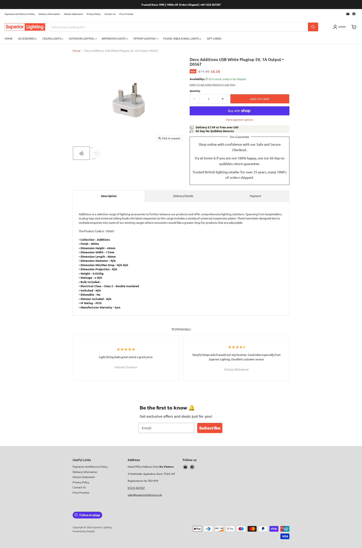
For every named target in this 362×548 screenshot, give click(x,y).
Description (109, 196)
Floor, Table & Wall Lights (181, 38)
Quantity (195, 90)
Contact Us (110, 14)
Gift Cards (214, 38)
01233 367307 (136, 487)
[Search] (313, 27)
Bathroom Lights (114, 38)
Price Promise (126, 14)
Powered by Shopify (84, 531)
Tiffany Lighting (144, 38)
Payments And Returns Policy (20, 14)
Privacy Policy (94, 14)
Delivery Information (49, 14)
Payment (255, 196)
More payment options (239, 119)
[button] (340, 27)
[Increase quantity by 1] (223, 99)
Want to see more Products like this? (212, 84)
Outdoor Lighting (82, 38)
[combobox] (179, 27)
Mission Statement (73, 14)
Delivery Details (183, 196)
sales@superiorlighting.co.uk (145, 494)
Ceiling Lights (52, 38)
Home (8, 38)
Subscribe (209, 428)
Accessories (26, 38)
